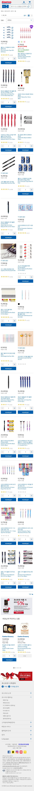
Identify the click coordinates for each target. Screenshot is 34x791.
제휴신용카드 (7, 716)
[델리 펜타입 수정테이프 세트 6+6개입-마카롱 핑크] (24, 42)
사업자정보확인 (18, 768)
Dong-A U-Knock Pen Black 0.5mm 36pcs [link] (8, 444)
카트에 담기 (8, 63)
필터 (25, 15)
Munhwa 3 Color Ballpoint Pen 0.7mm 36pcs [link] (24, 575)
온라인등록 (6, 708)
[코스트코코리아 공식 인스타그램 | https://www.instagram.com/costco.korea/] (17, 752)
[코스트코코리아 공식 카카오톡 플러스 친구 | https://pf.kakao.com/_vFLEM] (13, 752)
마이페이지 (6, 710)
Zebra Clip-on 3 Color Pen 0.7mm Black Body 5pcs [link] (7, 94)
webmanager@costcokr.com (10, 766)
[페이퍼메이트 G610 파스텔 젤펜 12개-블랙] (19, 304)
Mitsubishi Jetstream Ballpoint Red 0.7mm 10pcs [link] (8, 138)
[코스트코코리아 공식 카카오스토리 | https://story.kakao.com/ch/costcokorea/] (25, 752)
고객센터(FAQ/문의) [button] (8, 722)
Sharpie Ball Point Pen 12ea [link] (8, 183)
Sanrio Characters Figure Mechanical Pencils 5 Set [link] (24, 531)
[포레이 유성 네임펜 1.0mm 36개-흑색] (19, 86)
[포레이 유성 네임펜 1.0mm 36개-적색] (22, 86)
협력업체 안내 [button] (6, 731)
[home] (7, 2)
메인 (2, 11)
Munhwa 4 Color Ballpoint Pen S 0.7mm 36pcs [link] (7, 575)
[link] (8, 39)
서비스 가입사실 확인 (7, 782)
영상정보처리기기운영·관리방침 (17, 746)
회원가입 (5, 700)
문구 (12, 11)
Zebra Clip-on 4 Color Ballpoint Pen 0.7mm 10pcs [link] (8, 225)
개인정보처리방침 (23, 744)
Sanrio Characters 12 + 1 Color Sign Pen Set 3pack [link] (8, 531)
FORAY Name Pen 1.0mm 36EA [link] (24, 97)
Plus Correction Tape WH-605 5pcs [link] (7, 51)
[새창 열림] (4, 771)
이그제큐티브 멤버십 (9, 705)
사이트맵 (7, 744)
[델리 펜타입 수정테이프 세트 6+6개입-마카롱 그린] (22, 42)
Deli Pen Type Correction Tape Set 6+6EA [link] (24, 57)
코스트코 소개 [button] (6, 693)
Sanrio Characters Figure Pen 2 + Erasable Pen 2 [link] (25, 444)
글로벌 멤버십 (7, 718)
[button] (29, 6)
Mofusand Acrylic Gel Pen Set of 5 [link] (24, 358)
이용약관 (14, 744)
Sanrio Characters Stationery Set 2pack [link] (25, 229)
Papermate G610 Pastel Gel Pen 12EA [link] (25, 316)
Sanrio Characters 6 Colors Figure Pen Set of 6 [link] (8, 488)
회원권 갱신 (6, 703)
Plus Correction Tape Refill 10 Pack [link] (25, 182)
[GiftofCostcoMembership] (16, 680)
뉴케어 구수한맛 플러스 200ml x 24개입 (25, 646)
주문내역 (5, 713)
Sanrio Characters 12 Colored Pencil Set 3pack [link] (25, 488)
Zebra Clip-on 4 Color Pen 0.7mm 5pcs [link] (24, 400)
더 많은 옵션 (4, 173)
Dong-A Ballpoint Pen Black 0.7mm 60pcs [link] (8, 313)
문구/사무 (7, 11)
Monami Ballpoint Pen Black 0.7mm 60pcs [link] (25, 269)
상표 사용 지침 (17, 748)
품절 (24, 656)
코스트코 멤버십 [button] (7, 697)
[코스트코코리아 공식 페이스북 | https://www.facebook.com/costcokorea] (9, 752)
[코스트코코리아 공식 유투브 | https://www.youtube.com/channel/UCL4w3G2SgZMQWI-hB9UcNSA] (21, 752)
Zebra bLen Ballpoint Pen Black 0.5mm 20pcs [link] (7, 400)
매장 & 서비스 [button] (6, 726)
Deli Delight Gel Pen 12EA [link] (7, 356)
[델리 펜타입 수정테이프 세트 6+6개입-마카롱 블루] (19, 42)
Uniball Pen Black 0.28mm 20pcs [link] (24, 138)
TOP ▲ (31, 594)
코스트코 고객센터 (9, 683)
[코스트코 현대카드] (16, 614)
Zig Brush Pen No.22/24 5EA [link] (8, 270)
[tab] (17, 693)
